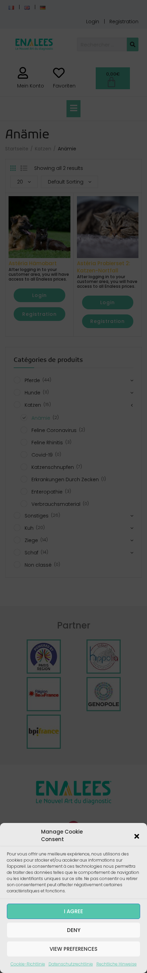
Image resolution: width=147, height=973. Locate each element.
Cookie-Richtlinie (28, 964)
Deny (73, 930)
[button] (136, 835)
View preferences (73, 948)
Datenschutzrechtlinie (71, 964)
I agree (73, 911)
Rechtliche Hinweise (116, 964)
